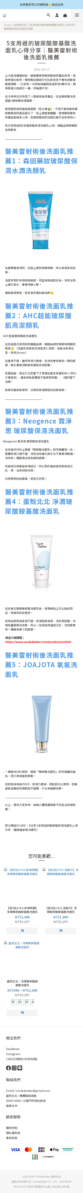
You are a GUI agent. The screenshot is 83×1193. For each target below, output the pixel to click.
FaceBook (12, 1049)
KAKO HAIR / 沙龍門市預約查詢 (26, 1101)
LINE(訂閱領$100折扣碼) (21, 1059)
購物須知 (11, 1128)
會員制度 (11, 1138)
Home (7, 25)
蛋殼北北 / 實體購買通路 (21, 1096)
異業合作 (11, 1106)
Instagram (13, 1054)
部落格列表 (20, 25)
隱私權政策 (13, 1133)
